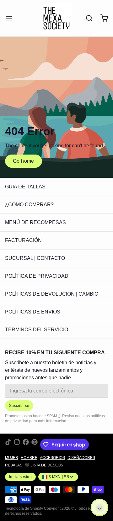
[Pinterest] (34, 444)
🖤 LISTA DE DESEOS (44, 465)
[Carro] (101, 18)
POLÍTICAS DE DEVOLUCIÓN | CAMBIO (51, 294)
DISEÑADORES (81, 457)
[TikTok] (8, 444)
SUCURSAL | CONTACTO (35, 258)
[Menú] (11, 18)
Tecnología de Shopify (24, 508)
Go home (23, 161)
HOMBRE (29, 457)
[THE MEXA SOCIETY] (56, 18)
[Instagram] (17, 444)
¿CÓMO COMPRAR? (29, 204)
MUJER (11, 457)
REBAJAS (13, 465)
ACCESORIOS (52, 457)
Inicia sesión (20, 477)
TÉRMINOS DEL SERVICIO (36, 329)
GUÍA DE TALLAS (25, 186)
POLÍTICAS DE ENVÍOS (32, 311)
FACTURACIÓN (23, 240)
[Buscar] (86, 18)
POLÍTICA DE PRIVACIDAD (36, 276)
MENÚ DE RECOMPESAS (35, 222)
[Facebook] (26, 444)
